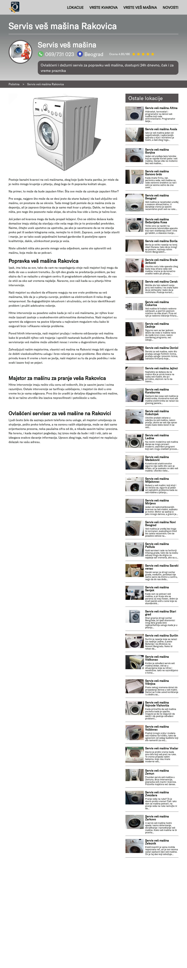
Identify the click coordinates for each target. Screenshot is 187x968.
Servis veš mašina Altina (161, 107)
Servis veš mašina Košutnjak (157, 412)
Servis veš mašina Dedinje (157, 325)
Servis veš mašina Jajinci (161, 368)
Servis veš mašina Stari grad (160, 613)
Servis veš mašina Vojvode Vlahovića (157, 704)
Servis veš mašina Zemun (157, 772)
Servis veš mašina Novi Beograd (160, 523)
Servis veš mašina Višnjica (157, 682)
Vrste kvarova (103, 7)
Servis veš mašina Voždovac (157, 728)
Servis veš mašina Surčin (161, 635)
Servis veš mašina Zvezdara (157, 794)
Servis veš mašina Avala (161, 129)
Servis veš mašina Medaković (157, 458)
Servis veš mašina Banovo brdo (157, 173)
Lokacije (75, 7)
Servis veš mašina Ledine (157, 437)
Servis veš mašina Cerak (161, 281)
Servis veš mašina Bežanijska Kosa (157, 221)
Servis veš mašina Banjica (157, 151)
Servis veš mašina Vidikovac (157, 658)
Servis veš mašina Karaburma (157, 391)
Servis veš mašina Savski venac (161, 567)
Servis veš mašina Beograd (157, 197)
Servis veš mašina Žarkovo (157, 818)
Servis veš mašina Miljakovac (157, 480)
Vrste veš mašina (140, 7)
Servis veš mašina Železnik (157, 842)
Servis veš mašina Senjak (157, 589)
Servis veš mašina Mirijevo (157, 502)
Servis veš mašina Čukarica (157, 303)
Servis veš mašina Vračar (161, 748)
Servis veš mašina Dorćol (161, 347)
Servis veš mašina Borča (161, 240)
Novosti (170, 7)
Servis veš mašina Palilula (157, 545)
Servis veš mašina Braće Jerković (161, 261)
